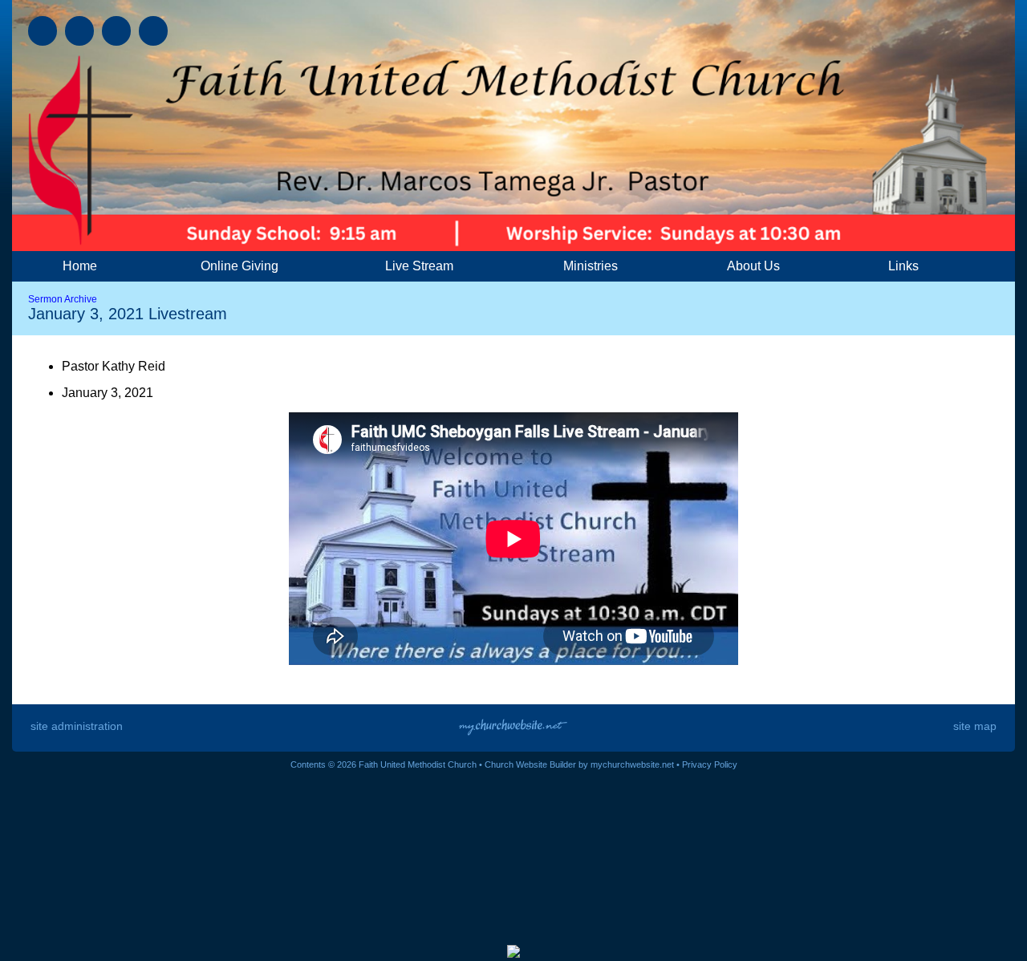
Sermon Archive (62, 299)
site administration (76, 726)
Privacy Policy (709, 764)
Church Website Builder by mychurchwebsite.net (579, 764)
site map (975, 726)
